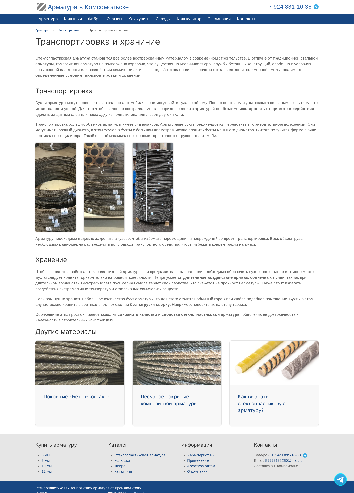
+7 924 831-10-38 (288, 6)
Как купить (123, 471)
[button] (51, 187)
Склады (163, 18)
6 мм (46, 455)
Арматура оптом (201, 466)
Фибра (94, 18)
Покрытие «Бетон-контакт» (77, 397)
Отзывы (114, 18)
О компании (219, 18)
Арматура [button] (48, 18)
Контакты (246, 18)
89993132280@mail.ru (284, 460)
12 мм (47, 471)
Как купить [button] (139, 18)
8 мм (46, 460)
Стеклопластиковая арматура (140, 455)
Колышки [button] (73, 18)
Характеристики (200, 455)
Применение (198, 460)
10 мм (47, 466)
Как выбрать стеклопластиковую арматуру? (262, 403)
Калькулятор (189, 18)
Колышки (122, 460)
